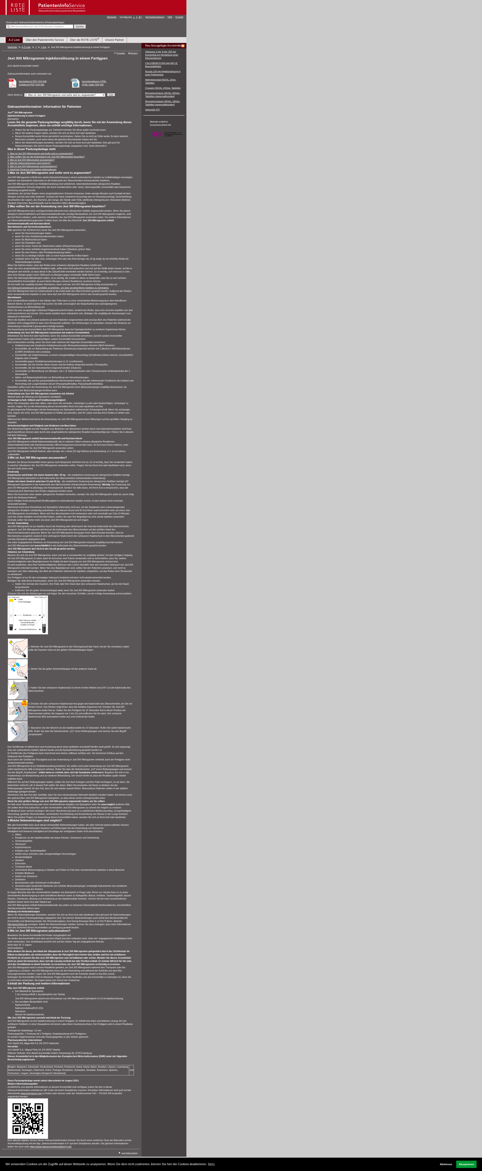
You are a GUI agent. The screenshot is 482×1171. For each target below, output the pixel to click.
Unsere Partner (114, 39)
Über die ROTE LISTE (84, 39)
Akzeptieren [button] (466, 1164)
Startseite (111, 17)
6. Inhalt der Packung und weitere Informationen (32, 169)
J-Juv (43, 47)
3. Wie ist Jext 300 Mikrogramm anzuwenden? (31, 160)
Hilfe (170, 17)
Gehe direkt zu (15, 95)
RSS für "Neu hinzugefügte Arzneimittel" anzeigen (183, 45)
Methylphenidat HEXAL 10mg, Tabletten (160, 81)
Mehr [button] (211, 1164)
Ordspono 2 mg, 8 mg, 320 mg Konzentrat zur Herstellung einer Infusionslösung (161, 54)
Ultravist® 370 (152, 109)
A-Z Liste (14, 39)
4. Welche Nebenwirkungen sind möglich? (29, 163)
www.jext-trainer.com (31, 1093)
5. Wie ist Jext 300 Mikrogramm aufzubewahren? (32, 166)
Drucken (134, 53)
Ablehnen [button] (446, 1164)
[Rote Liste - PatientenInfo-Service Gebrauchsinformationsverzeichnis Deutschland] (46, 13)
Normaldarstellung (154, 17)
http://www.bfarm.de (17, 924)
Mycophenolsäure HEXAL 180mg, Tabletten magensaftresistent (162, 103)
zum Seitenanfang (130, 1153)
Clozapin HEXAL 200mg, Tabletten (163, 88)
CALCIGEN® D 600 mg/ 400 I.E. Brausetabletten (161, 65)
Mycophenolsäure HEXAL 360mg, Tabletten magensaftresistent (162, 95)
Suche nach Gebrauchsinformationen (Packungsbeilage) (35, 22)
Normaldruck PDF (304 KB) (33, 81)
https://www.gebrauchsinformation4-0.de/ (51, 1146)
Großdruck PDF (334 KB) (31, 84)
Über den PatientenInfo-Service (45, 39)
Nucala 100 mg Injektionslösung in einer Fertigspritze (163, 73)
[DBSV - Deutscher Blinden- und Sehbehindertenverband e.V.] (167, 139)
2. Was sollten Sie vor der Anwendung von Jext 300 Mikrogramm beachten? (46, 157)
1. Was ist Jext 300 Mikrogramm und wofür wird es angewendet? (40, 153)
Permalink (121, 53)
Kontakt (179, 17)
